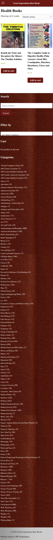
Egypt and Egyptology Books (11, 294)
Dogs (2, 288)
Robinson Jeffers (6, 473)
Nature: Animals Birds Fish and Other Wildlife (18, 423)
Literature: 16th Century (9, 391)
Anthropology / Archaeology (11, 203)
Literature (4, 388)
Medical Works (6, 394)
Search (6, 113)
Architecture (5, 215)
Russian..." (4, 479)
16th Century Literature (9, 168)
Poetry (3, 454)
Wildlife (4, 517)
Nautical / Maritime (8, 429)
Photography (5, 445)
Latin (3, 382)
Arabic (3, 212)
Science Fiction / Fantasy (10, 492)
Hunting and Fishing (8, 357)
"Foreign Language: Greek (10, 165)
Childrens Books (6, 256)
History (3, 344)
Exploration (5, 306)
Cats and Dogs (6, 250)
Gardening (4, 328)
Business (4, 244)
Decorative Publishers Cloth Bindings (14, 272)
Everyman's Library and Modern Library (15, 303)
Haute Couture (6, 335)
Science (3, 482)
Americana (5, 193)
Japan (3, 369)
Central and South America (10, 253)
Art (2, 222)
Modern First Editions (8, 410)
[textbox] (26, 135)
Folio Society (5, 319)
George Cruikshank (7, 332)
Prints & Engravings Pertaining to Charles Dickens (19, 457)
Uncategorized (6, 504)
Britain (3, 241)
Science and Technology (9, 485)
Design (3, 275)
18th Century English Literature (12, 171)
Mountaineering (6, 413)
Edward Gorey (6, 291)
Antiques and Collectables (10, 209)
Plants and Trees (6, 448)
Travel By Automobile (9, 498)
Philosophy (4, 441)
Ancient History (6, 197)
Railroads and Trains (8, 463)
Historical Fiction (7, 341)
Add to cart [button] (8, 70)
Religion (4, 470)
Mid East (4, 398)
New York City (6, 432)
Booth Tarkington (7, 237)
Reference (4, 467)
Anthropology (5, 200)
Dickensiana (5, 285)
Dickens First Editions (9, 281)
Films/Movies (6, 313)
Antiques (4, 206)
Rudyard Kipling (6, 476)
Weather (4, 514)
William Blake (6, 520)
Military (4, 401)
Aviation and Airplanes (9, 231)
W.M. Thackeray (7, 507)
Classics (4, 263)
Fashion (3, 310)
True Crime (5, 501)
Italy (2, 366)
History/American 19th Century (12, 347)
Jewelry (3, 372)
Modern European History (10, 404)
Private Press (5, 460)
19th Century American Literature (13, 175)
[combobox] (27, 134)
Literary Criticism (7, 385)
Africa (3, 181)
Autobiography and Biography (11, 228)
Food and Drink (6, 322)
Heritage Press (6, 338)
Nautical (4, 426)
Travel (3, 495)
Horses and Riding (7, 350)
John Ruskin (5, 376)
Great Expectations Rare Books (26, 3)
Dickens (4, 278)
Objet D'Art (5, 435)
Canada (3, 247)
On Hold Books (6, 438)
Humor (3, 354)
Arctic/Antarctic (7, 219)
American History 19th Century (12, 187)
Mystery (4, 419)
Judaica (3, 379)
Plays (3, 451)
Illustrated (4, 360)
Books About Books (8, 234)
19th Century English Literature (12, 178)
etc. (2, 300)
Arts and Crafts (6, 225)
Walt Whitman (6, 511)
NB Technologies (22, 536)
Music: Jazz (5, 416)
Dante (3, 269)
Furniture (4, 325)
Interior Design (6, 363)
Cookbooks (4, 266)
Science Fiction (6, 489)
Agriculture (5, 184)
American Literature (8, 190)
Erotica (3, 297)
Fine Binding (5, 316)
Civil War (4, 259)
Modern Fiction (6, 407)
